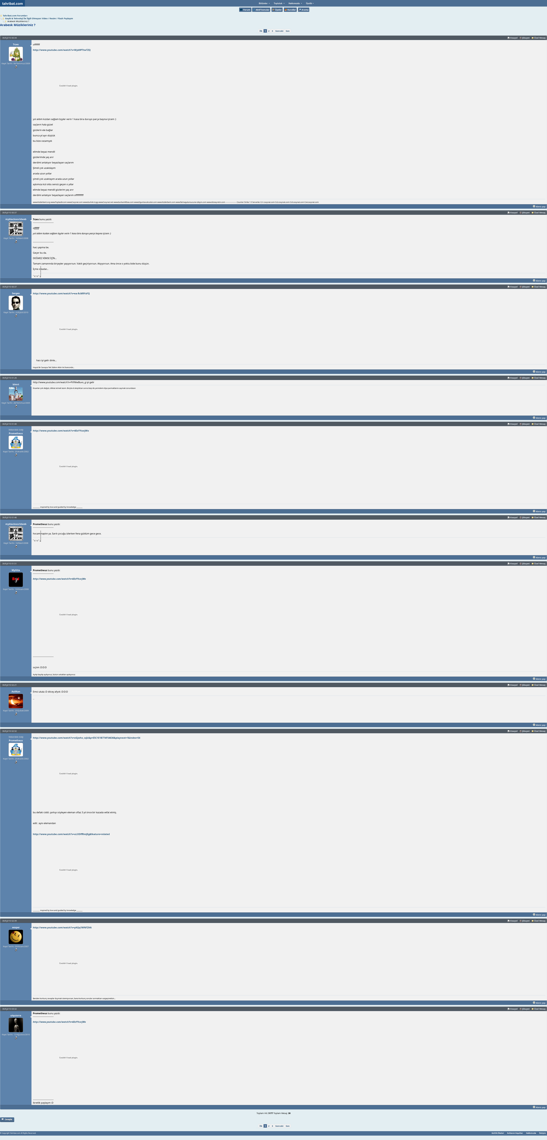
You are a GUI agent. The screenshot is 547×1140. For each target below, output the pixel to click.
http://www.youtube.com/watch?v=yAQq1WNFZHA (62, 927)
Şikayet (526, 37)
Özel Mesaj (539, 37)
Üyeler (278, 9)
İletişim (542, 1133)
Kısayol (514, 37)
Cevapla (8, 1119)
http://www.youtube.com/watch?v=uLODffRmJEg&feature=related (71, 834)
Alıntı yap (540, 206)
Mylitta (16, 570)
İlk (261, 30)
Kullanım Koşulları (515, 1133)
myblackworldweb (15, 219)
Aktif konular (263, 9)
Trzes (16, 44)
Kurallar (291, 9)
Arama (305, 9)
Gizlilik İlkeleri (498, 1133)
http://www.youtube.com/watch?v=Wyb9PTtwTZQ (62, 50)
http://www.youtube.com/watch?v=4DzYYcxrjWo (61, 430)
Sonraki (279, 30)
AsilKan (16, 691)
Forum (247, 9)
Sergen (16, 293)
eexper (16, 927)
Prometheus (16, 433)
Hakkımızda (531, 1133)
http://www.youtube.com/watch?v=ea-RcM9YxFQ (61, 293)
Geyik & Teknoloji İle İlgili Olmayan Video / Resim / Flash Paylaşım (39, 18)
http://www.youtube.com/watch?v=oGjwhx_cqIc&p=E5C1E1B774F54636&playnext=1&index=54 (86, 737)
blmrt (16, 384)
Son (288, 30)
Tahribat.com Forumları (15, 15)
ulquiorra (15, 1015)
